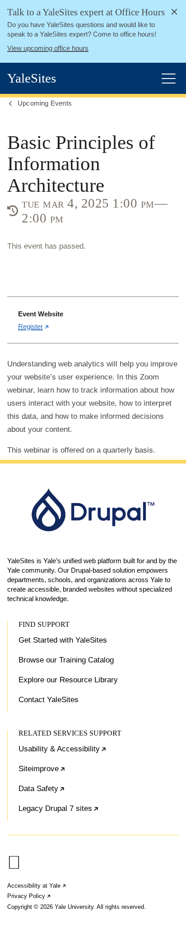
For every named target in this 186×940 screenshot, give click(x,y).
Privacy (29, 896)
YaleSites (31, 78)
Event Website (40, 314)
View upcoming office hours (47, 48)
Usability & (90, 753)
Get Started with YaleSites (63, 640)
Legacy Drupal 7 (86, 812)
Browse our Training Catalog (66, 660)
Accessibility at (37, 885)
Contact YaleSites (49, 699)
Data (69, 792)
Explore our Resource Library (68, 680)
